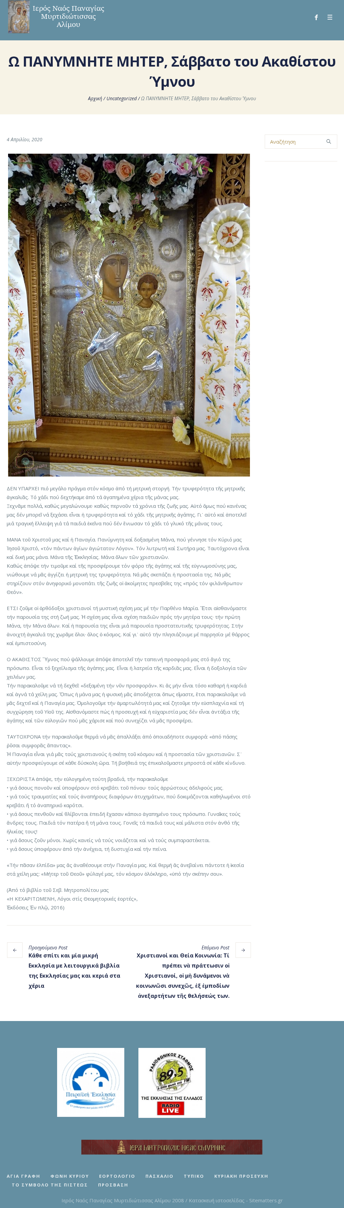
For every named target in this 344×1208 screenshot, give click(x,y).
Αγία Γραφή (23, 1176)
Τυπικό (194, 1176)
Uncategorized (121, 98)
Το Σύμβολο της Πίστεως (50, 1185)
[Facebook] (316, 17)
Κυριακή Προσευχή (241, 1176)
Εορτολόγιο (117, 1176)
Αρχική (95, 98)
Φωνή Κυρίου (69, 1176)
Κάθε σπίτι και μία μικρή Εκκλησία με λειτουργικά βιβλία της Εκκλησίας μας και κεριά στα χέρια (74, 970)
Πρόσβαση (113, 1185)
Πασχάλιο (159, 1176)
